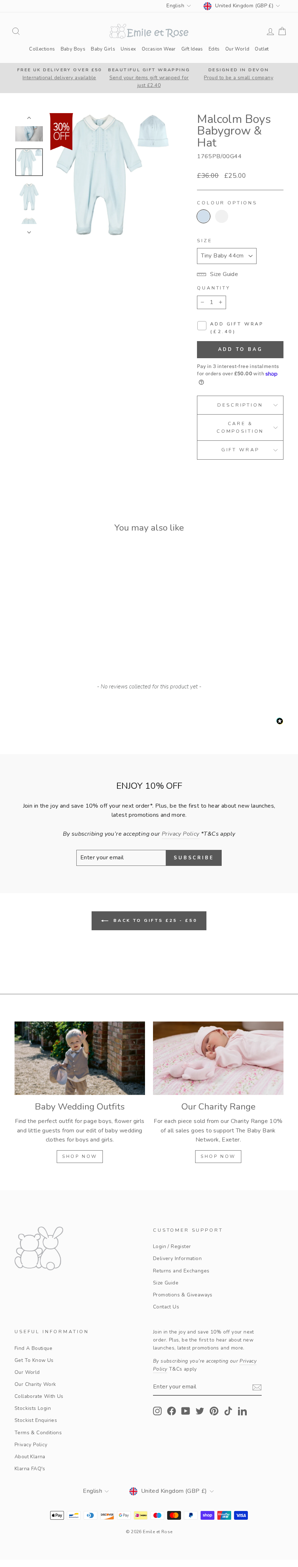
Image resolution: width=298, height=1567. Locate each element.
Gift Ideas (192, 49)
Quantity (213, 288)
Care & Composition (240, 427)
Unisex (128, 49)
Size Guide (165, 1282)
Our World (237, 49)
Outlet (262, 49)
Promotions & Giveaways (183, 1294)
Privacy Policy (31, 1444)
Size (204, 240)
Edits (214, 49)
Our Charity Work (35, 1384)
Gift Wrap (240, 450)
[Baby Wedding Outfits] (80, 1058)
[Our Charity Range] (218, 1058)
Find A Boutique (33, 1348)
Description (240, 405)
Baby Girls (103, 49)
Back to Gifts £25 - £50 (154, 920)
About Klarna (30, 1456)
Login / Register (172, 1246)
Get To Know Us (34, 1360)
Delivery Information (177, 1258)
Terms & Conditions (38, 1432)
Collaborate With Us (39, 1396)
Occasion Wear (159, 49)
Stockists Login (33, 1408)
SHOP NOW (79, 1156)
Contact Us (166, 1306)
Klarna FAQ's (30, 1468)
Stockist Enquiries (36, 1420)
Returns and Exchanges (181, 1270)
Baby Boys (73, 49)
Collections (42, 49)
